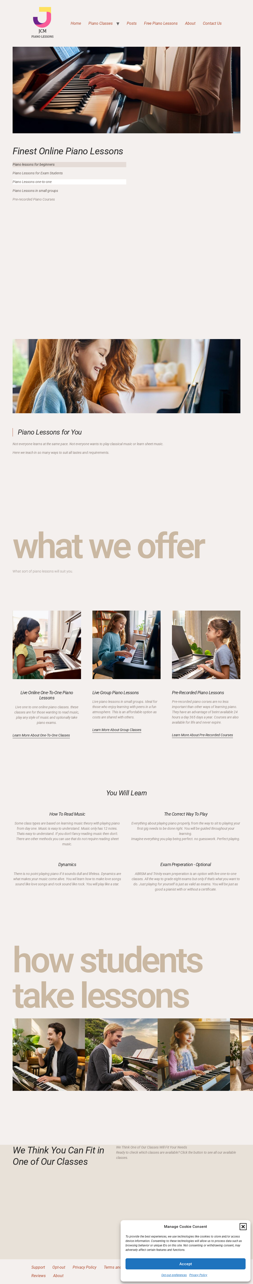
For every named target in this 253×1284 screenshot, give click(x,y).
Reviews (38, 1275)
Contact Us (212, 23)
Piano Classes (100, 23)
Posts (132, 23)
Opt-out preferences (174, 1275)
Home (76, 23)
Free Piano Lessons (161, 23)
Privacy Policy (198, 1275)
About (190, 23)
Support (38, 1267)
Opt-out (58, 1267)
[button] (243, 1226)
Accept (185, 1264)
